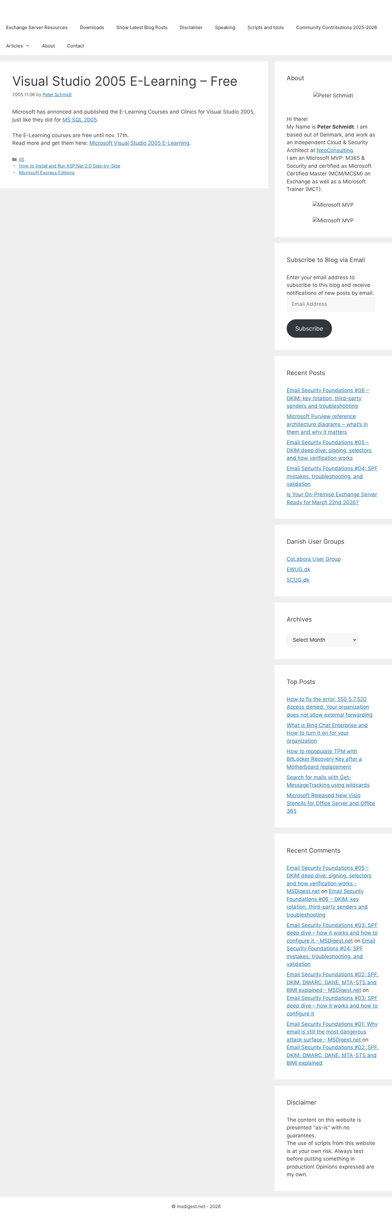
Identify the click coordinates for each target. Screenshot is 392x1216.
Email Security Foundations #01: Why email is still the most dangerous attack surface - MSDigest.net (332, 1032)
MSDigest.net (28, 9)
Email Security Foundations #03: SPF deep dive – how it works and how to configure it (332, 1006)
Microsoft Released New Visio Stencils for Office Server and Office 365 (331, 803)
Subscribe (309, 328)
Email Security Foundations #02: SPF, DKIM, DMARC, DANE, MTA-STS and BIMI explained (333, 1055)
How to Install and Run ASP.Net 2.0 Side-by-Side (69, 165)
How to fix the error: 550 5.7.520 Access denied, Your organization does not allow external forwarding (329, 707)
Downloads (92, 27)
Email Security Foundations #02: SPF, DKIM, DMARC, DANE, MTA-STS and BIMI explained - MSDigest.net (333, 982)
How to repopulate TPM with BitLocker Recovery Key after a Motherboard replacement (324, 759)
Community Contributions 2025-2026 (336, 27)
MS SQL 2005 (79, 120)
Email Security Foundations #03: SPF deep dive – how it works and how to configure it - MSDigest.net (332, 933)
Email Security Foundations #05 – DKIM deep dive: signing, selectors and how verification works (329, 450)
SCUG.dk (298, 580)
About (48, 46)
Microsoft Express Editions (47, 172)
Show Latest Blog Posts (142, 27)
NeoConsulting (335, 150)
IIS (21, 159)
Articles (14, 46)
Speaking (225, 27)
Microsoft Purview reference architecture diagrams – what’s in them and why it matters (327, 424)
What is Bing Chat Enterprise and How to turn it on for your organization (327, 733)
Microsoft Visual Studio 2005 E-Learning (139, 143)
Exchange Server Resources (37, 27)
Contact (75, 46)
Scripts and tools (265, 27)
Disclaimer (191, 27)
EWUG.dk (298, 569)
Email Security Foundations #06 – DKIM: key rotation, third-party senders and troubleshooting (328, 398)
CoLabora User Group (314, 559)
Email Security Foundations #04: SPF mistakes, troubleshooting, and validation (332, 476)
